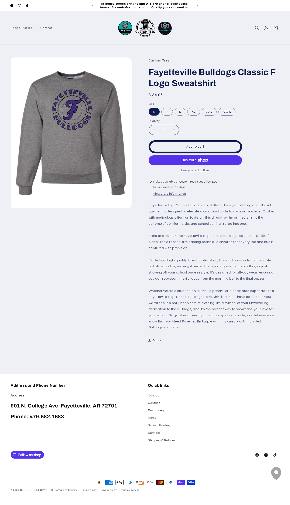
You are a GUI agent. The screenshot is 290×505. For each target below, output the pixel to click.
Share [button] (157, 340)
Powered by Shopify (65, 490)
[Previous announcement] (92, 6)
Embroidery (156, 410)
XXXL (227, 111)
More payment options (195, 170)
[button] (23, 28)
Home (152, 417)
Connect (154, 395)
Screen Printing (159, 425)
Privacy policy (109, 490)
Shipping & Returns (162, 440)
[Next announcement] (197, 6)
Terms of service (130, 490)
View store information (169, 193)
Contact (154, 403)
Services (154, 432)
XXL (209, 111)
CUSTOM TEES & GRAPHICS (36, 490)
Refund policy (89, 490)
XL (194, 111)
